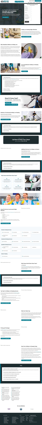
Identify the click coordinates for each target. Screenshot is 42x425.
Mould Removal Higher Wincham (5, 395)
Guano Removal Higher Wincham (15, 397)
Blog (37, 2)
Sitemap (27, 420)
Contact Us (39, 2)
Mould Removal (5, 421)
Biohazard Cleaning (14, 421)
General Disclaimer (22, 417)
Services (34, 2)
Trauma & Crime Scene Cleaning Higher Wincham (15, 390)
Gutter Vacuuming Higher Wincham (6, 398)
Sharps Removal (13, 420)
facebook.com (31, 417)
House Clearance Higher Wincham (15, 398)
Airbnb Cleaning (5, 419)
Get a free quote (24, 71)
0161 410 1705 (32, 0)
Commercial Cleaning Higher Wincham (16, 387)
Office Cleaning (5, 418)
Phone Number (26, 10)
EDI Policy (21, 422)
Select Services (26, 14)
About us (31, 2)
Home (29, 2)
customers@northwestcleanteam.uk (33, 416)
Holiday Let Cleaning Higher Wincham (6, 397)
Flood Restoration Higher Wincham (6, 396)
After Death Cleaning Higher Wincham (16, 391)
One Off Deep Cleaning (6, 420)
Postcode (26, 12)
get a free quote (5, 17)
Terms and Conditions (22, 416)
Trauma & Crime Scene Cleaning (15, 418)
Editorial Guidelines (22, 419)
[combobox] (28, 16)
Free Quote (27, 417)
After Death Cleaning (14, 419)
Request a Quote (8, 102)
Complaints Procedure (22, 418)
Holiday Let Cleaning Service (26, 36)
